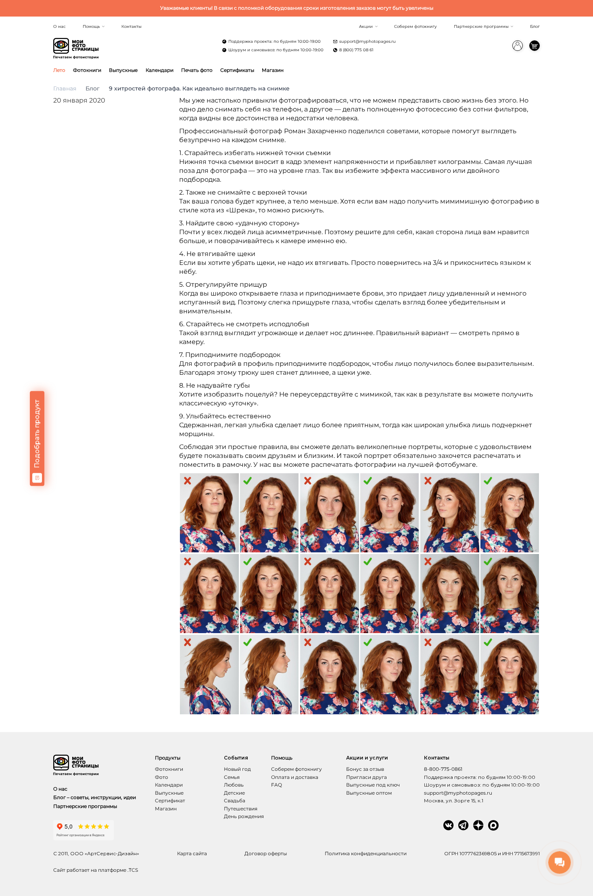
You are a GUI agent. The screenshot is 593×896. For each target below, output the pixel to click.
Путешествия (240, 809)
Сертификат (170, 800)
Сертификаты (237, 70)
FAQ (276, 785)
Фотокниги (87, 70)
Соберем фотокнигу (415, 26)
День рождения (244, 816)
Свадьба (234, 800)
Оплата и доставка (294, 777)
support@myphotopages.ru (367, 41)
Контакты (131, 26)
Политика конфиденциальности (366, 853)
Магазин (273, 70)
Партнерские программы (481, 26)
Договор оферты (265, 853)
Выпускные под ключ (373, 785)
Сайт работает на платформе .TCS (95, 870)
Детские (234, 793)
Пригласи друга (366, 777)
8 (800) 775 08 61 (356, 49)
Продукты (167, 758)
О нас (59, 26)
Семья (232, 777)
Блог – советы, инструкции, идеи (94, 797)
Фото (161, 777)
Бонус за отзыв (365, 769)
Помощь (91, 26)
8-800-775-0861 (443, 769)
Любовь (234, 785)
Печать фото (197, 70)
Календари (159, 70)
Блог (535, 26)
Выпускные (123, 70)
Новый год (237, 769)
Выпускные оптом (369, 793)
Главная (64, 88)
